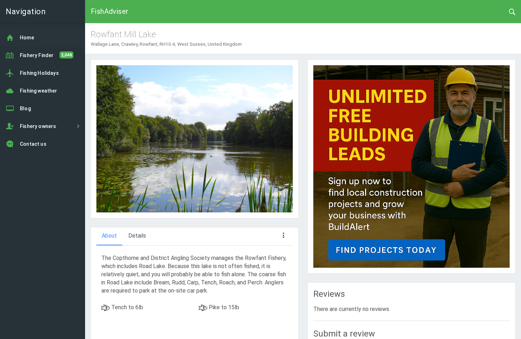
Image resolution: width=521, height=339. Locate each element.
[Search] (512, 11)
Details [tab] (137, 235)
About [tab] (109, 235)
